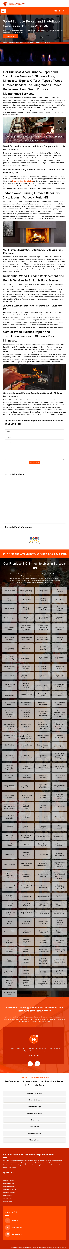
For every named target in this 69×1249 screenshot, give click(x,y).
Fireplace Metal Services (9, 736)
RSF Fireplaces (59, 817)
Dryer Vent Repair (9, 922)
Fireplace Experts (43, 913)
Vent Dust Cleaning (9, 904)
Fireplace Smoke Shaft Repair (26, 638)
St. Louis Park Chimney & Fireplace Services (37, 1247)
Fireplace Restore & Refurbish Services (26, 983)
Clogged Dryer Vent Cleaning (43, 904)
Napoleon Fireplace (26, 827)
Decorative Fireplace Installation (59, 922)
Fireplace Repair (9, 618)
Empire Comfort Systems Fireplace (59, 864)
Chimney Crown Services (43, 658)
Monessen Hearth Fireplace (59, 854)
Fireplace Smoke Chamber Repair (42, 638)
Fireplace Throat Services (26, 746)
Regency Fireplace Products (26, 806)
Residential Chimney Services (9, 756)
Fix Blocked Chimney (43, 756)
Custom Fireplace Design (26, 786)
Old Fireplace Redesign (43, 776)
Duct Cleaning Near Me (26, 932)
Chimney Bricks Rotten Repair (26, 767)
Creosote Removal (43, 599)
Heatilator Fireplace (9, 827)
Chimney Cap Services (59, 658)
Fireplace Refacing (60, 638)
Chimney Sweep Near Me (43, 932)
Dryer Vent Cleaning (9, 896)
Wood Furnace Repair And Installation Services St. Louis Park (29, 42)
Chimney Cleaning (26, 591)
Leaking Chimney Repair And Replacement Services (59, 756)
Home (5, 42)
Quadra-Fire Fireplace (9, 845)
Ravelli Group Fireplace (26, 875)
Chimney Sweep (9, 591)
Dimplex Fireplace (59, 836)
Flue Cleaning (26, 599)
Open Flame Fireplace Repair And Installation (59, 960)
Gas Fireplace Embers (9, 796)
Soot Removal (59, 599)
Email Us (15, 1220)
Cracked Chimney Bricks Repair (43, 767)
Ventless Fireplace (9, 961)
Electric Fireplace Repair (9, 703)
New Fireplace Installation (43, 618)
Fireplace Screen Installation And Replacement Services (59, 875)
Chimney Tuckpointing (9, 647)
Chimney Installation (26, 608)
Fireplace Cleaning (9, 599)
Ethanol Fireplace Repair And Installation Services (26, 713)
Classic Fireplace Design (59, 776)
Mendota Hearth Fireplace (59, 845)
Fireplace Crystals (43, 796)
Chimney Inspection (59, 590)
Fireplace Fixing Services (60, 950)
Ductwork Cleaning (59, 932)
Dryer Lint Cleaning (59, 896)
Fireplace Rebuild (26, 695)
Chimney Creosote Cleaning (60, 608)
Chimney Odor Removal (9, 776)
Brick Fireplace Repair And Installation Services (9, 983)
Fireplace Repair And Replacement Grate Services (26, 736)
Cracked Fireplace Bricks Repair (43, 983)
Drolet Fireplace (43, 854)
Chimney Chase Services (9, 667)
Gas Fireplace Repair (59, 694)
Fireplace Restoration (60, 618)
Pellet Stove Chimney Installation (43, 786)
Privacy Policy (7, 1201)
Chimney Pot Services (43, 676)
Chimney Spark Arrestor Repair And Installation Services (26, 628)
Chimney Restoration (26, 647)
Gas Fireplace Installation (42, 703)
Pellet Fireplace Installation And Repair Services (9, 806)
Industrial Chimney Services (26, 756)
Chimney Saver (26, 658)
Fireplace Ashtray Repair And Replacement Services (59, 725)
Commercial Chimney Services (59, 746)
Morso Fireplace (9, 864)
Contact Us (10, 36)
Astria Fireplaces (42, 817)
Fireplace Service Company (9, 913)
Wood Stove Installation (9, 950)
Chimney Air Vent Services (26, 796)
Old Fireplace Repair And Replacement (9, 658)
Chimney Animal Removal (43, 875)
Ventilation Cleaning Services (9, 972)
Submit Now (34, 462)
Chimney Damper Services (9, 676)
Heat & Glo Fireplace (9, 836)
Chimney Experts (59, 913)
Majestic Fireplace (43, 827)
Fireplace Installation (26, 618)
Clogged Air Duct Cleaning (59, 904)
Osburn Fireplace (43, 836)
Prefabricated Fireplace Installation (43, 713)
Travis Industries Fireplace (26, 864)
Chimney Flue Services (42, 667)
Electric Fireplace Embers (59, 786)
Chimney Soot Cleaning (42, 608)
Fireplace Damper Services (59, 736)
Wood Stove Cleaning (26, 950)
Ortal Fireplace (9, 854)
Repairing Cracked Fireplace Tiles (9, 767)
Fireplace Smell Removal (60, 767)
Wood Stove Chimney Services (43, 950)
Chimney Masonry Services (26, 685)
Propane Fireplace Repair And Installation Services (59, 713)
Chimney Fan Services (59, 676)
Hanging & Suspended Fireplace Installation (43, 960)
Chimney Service (42, 591)
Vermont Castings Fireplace (60, 827)
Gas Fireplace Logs (9, 746)
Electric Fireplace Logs (43, 746)
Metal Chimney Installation (9, 638)
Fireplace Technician (9, 941)
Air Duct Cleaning (43, 896)
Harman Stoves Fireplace (26, 836)
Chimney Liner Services (59, 667)
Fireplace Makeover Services (26, 971)
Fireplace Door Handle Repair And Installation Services (43, 725)
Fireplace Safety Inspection (42, 922)
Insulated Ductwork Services (59, 971)
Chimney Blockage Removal (43, 647)
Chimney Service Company (26, 913)
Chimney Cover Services (26, 667)
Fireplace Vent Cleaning (59, 685)
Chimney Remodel (43, 972)
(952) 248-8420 (59, 11)
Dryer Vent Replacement (26, 922)
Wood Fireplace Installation (26, 703)
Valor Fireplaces (59, 806)
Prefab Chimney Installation (42, 886)
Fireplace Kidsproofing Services (59, 886)
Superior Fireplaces (43, 806)
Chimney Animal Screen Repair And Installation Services (43, 628)
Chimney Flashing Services (9, 685)
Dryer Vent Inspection (26, 904)
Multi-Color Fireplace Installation (59, 796)
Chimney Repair (9, 608)
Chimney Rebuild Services (26, 886)
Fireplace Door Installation (26, 725)
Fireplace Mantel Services (9, 993)
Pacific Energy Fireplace (43, 845)
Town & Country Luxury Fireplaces (9, 816)
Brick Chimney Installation (59, 628)
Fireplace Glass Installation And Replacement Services (9, 725)
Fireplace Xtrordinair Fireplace (26, 854)
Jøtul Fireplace (26, 845)
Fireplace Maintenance (43, 941)
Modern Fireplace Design (9, 786)
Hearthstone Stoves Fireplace (42, 864)
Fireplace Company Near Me (26, 941)
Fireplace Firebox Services (43, 736)
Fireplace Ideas (9, 932)
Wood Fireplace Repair (43, 694)
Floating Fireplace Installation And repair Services (59, 983)
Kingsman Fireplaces (26, 816)
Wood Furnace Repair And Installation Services (9, 713)
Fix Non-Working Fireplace (9, 628)
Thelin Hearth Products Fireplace (9, 875)
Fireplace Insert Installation (9, 886)
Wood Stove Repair (60, 941)
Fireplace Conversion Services (26, 960)
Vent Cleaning (26, 896)
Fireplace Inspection (59, 647)
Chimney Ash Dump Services (26, 676)
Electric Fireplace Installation (59, 703)
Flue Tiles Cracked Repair (26, 776)
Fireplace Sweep (42, 685)
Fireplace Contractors (9, 694)
